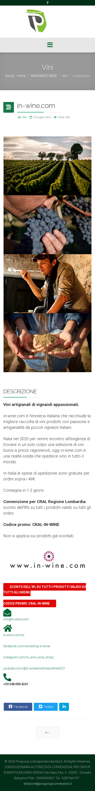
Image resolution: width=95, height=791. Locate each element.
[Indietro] (47, 732)
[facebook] (48, 2)
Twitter (48, 707)
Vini (24, 117)
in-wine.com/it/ (14, 635)
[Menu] (50, 45)
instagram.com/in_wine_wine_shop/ (28, 657)
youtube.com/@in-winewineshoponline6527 (34, 668)
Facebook (20, 707)
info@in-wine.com (16, 619)
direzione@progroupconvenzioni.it (48, 783)
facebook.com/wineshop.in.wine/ (27, 646)
